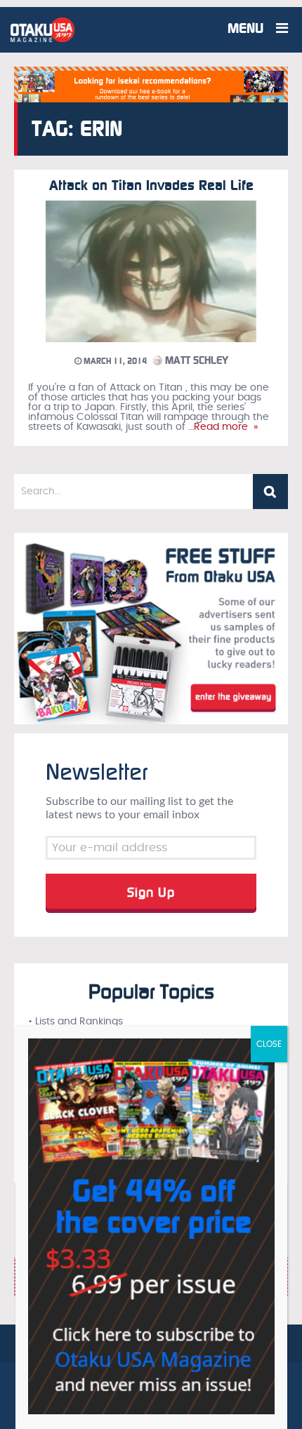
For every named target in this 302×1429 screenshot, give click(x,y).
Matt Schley (195, 360)
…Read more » (221, 427)
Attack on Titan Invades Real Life (151, 185)
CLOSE (269, 1044)
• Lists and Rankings (75, 1022)
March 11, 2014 (114, 361)
